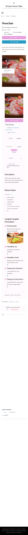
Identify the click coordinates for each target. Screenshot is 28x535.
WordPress (19, 532)
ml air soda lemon (12, 208)
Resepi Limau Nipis (14, 6)
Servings (7, 194)
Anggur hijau (10, 199)
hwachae (17, 301)
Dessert (13, 132)
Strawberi (9, 204)
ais (7, 211)
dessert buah (11, 301)
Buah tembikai (10, 197)
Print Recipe (13, 42)
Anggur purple (10, 202)
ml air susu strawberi (13, 206)
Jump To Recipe (13, 37)
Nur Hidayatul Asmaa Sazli (11, 27)
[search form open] (14, 3)
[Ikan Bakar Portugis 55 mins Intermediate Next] (14, 469)
